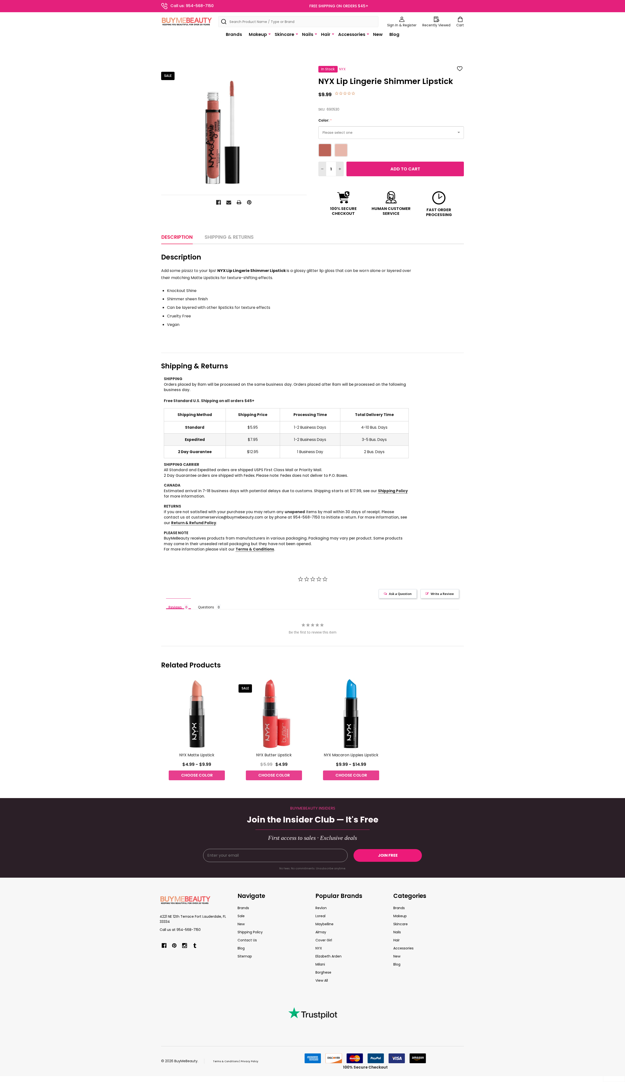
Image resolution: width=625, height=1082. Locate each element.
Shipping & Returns (229, 237)
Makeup (258, 34)
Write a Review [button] (442, 594)
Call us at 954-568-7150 (180, 929)
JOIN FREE (388, 855)
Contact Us (247, 940)
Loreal (320, 916)
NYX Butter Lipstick (274, 755)
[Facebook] (218, 202)
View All (321, 980)
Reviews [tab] (175, 607)
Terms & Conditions (255, 549)
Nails (307, 34)
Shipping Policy (393, 490)
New (378, 34)
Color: (325, 120)
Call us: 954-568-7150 (192, 6)
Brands (234, 34)
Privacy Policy (249, 1061)
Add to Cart (405, 169)
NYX (318, 948)
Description (177, 237)
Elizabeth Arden (328, 956)
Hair (325, 34)
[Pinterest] (249, 202)
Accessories (351, 34)
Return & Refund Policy (193, 522)
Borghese (323, 972)
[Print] (239, 202)
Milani (320, 964)
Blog (394, 34)
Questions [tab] (206, 607)
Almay (320, 932)
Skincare (284, 34)
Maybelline (324, 924)
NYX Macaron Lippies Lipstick (351, 755)
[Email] (228, 202)
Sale (241, 916)
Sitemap (245, 956)
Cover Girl (323, 940)
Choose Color (197, 775)
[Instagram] (184, 945)
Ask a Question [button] (400, 594)
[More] (269, 34)
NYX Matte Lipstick (196, 755)
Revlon (321, 907)
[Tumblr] (194, 945)
